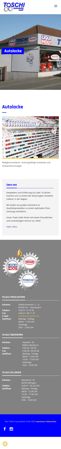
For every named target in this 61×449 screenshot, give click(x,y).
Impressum (40, 421)
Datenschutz (51, 421)
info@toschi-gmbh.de (28, 316)
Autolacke (12, 107)
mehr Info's (11, 226)
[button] (5, 444)
